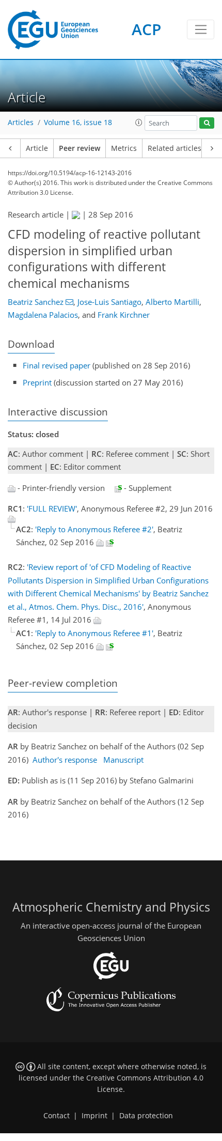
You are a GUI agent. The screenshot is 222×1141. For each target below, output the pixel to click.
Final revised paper (56, 365)
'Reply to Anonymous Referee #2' (94, 529)
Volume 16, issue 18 (78, 122)
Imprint (94, 1115)
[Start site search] (206, 123)
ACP (146, 29)
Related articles (174, 148)
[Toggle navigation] (200, 29)
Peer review (79, 148)
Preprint (37, 382)
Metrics (124, 148)
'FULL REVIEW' (52, 508)
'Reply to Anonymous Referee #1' (94, 633)
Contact (56, 1115)
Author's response (65, 759)
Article (37, 148)
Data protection (146, 1115)
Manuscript (123, 759)
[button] (138, 122)
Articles (21, 122)
